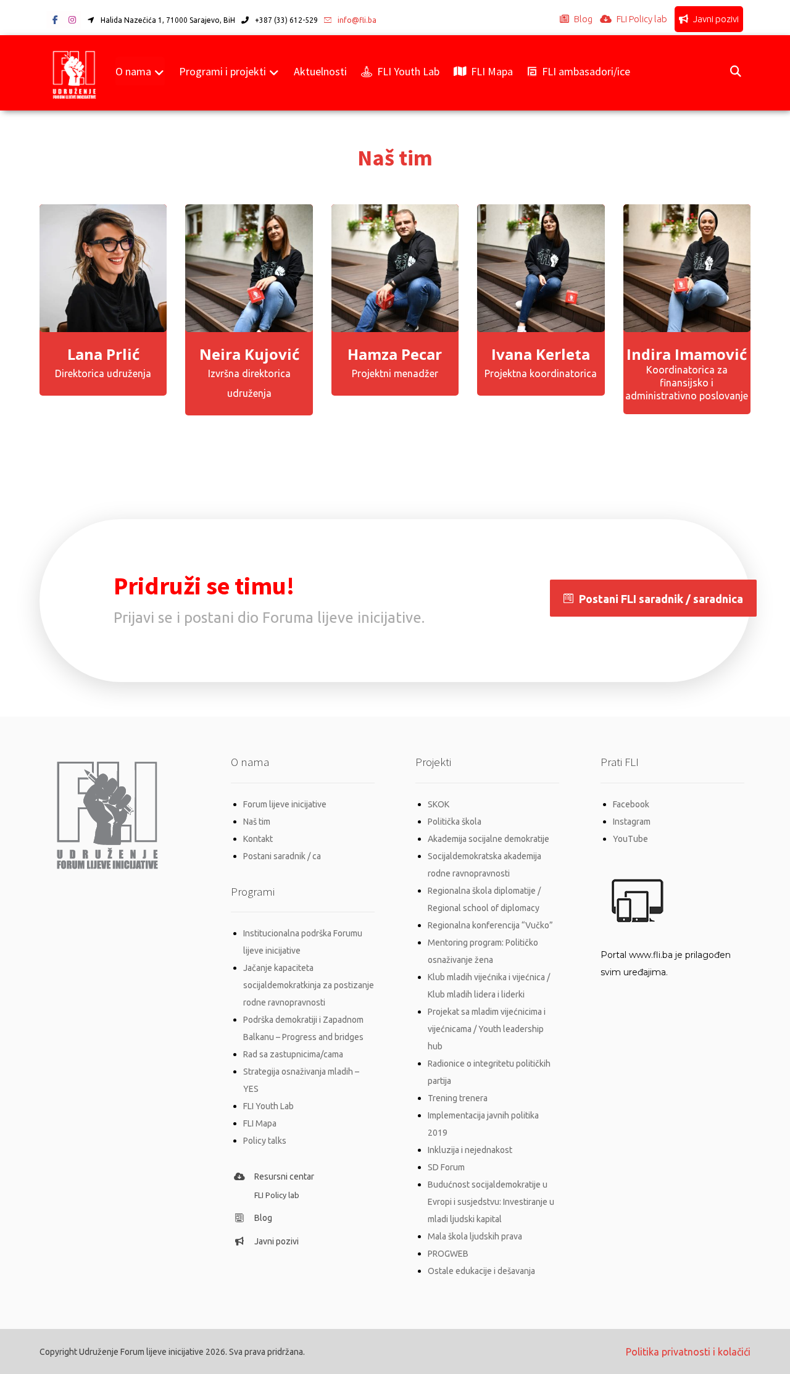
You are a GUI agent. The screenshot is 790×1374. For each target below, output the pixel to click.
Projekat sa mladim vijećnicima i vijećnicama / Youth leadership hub (487, 1029)
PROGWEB (448, 1254)
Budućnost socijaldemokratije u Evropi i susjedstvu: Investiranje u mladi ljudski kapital (491, 1202)
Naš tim (256, 821)
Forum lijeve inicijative (284, 804)
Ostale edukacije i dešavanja (481, 1271)
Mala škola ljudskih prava (475, 1236)
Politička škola (454, 821)
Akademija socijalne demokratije (488, 839)
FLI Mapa (259, 1123)
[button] (55, 19)
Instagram (632, 821)
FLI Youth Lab (268, 1106)
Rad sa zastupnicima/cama (293, 1054)
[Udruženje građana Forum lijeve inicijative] (74, 73)
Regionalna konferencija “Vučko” (490, 925)
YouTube (630, 839)
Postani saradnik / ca (282, 856)
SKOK (438, 804)
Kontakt (258, 839)
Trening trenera (458, 1098)
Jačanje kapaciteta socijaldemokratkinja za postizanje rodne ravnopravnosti (308, 985)
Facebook (631, 804)
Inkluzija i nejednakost (470, 1150)
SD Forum (446, 1167)
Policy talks (264, 1141)
